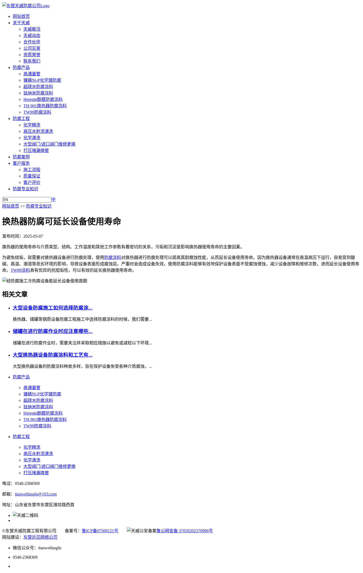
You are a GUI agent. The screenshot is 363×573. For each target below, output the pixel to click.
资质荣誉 (31, 54)
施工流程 (31, 169)
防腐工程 (21, 118)
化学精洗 (31, 125)
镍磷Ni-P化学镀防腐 (42, 80)
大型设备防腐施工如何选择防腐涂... (52, 308)
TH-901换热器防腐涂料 (45, 106)
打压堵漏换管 (36, 150)
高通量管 (31, 74)
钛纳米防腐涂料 (38, 93)
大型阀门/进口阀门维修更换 (49, 144)
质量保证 (31, 176)
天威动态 (31, 35)
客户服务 (21, 163)
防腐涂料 (112, 257)
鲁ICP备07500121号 (100, 531)
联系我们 (31, 61)
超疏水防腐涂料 (38, 86)
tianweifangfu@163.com (36, 494)
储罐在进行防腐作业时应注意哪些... (52, 331)
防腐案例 (21, 157)
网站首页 (21, 16)
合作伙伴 (31, 42)
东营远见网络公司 (40, 537)
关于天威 (21, 22)
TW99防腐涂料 (37, 112)
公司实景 (31, 48)
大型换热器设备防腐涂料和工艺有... (52, 355)
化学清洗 (31, 137)
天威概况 (31, 29)
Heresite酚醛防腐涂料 (43, 99)
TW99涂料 (20, 270)
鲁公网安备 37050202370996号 (185, 531)
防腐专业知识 (25, 189)
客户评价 (31, 182)
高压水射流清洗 (38, 131)
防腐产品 (21, 67)
